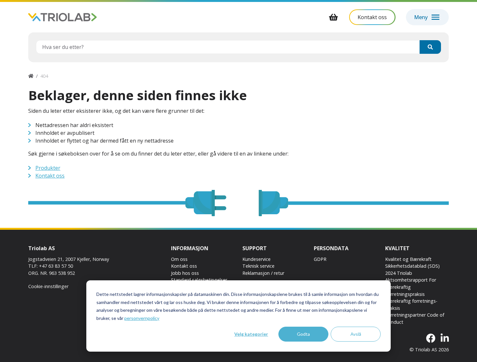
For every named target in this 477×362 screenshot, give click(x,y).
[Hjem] (30, 76)
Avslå (355, 334)
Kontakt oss (50, 175)
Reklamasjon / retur (263, 273)
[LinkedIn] (445, 338)
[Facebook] (430, 338)
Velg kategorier (251, 334)
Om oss (179, 259)
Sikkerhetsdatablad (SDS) (412, 266)
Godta (303, 334)
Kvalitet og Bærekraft (408, 259)
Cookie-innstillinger (48, 286)
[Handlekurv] (333, 17)
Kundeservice (256, 259)
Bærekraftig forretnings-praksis (411, 304)
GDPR (320, 259)
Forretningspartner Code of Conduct (414, 318)
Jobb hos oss (185, 273)
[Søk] (430, 47)
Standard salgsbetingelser (199, 280)
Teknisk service (258, 266)
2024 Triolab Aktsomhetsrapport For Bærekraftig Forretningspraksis (410, 283)
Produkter (47, 167)
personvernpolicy (141, 318)
